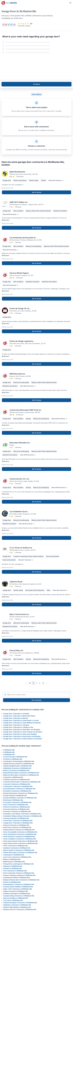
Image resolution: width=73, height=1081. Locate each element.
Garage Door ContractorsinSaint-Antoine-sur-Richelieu (22, 739)
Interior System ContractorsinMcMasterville (18, 850)
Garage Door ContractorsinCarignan (16, 725)
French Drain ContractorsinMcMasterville (18, 821)
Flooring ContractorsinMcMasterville (16, 809)
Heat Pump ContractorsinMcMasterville (17, 827)
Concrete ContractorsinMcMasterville (16, 784)
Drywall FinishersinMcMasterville (15, 795)
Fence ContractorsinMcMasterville (15, 805)
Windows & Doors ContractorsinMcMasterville (19, 909)
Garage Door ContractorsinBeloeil (15, 718)
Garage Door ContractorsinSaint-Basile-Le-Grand (21, 720)
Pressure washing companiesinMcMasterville (19, 875)
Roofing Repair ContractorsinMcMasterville (18, 884)
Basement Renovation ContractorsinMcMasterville (21, 773)
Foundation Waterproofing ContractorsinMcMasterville (22, 816)
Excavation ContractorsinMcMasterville (17, 802)
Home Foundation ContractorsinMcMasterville (19, 839)
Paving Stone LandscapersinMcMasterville (18, 864)
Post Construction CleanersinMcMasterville (18, 873)
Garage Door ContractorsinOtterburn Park (18, 727)
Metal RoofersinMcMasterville (14, 862)
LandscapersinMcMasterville (13, 855)
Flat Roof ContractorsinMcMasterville (16, 807)
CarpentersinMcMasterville (13, 777)
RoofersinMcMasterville (12, 882)
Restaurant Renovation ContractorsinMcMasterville (21, 880)
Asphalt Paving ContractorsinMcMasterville (18, 764)
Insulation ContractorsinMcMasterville (16, 848)
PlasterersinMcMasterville (12, 866)
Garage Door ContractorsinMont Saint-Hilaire (19, 716)
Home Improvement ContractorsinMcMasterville (20, 841)
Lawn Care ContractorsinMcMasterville (17, 857)
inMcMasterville (9, 750)
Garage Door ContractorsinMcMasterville (18, 823)
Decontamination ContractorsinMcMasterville (19, 789)
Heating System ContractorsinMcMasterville (19, 830)
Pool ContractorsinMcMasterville (15, 871)
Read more (5, 220)
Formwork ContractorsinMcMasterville (17, 811)
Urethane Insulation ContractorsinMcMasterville (20, 903)
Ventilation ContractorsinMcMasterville (17, 905)
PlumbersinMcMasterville (12, 868)
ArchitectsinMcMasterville (12, 759)
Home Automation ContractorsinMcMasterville (19, 834)
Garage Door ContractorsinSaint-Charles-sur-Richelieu (22, 732)
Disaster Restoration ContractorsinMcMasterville (20, 793)
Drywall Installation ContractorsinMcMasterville (20, 798)
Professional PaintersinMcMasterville (16, 877)
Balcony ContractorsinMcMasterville (16, 770)
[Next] (47, 683)
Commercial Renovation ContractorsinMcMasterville (21, 782)
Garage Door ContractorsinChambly (16, 714)
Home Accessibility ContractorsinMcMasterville (20, 832)
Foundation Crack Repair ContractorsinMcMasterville (22, 814)
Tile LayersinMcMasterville (13, 900)
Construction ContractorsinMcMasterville (18, 786)
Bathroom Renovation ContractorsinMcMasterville (21, 775)
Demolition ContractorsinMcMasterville (17, 791)
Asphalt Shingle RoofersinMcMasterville (17, 766)
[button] (70, 2)
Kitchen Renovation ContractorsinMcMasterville (20, 852)
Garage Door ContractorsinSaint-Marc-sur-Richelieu (21, 730)
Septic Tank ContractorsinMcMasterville (17, 889)
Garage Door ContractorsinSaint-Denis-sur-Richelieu (22, 736)
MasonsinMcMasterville (11, 859)
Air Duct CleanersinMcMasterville (15, 757)
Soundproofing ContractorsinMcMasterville (18, 896)
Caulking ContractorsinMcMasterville (16, 779)
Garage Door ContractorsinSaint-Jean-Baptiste (20, 734)
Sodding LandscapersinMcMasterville (16, 893)
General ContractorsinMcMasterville (16, 825)
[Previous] (26, 683)
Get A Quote (36, 192)
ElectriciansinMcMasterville (13, 800)
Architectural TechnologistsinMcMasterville (18, 761)
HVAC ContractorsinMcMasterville (15, 846)
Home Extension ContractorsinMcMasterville (19, 836)
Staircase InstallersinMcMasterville (15, 898)
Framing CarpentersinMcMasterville (16, 818)
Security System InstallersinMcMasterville (18, 887)
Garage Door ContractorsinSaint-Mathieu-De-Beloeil (22, 723)
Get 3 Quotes (36, 700)
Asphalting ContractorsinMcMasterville (17, 768)
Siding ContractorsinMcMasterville (15, 891)
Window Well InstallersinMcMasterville (17, 907)
